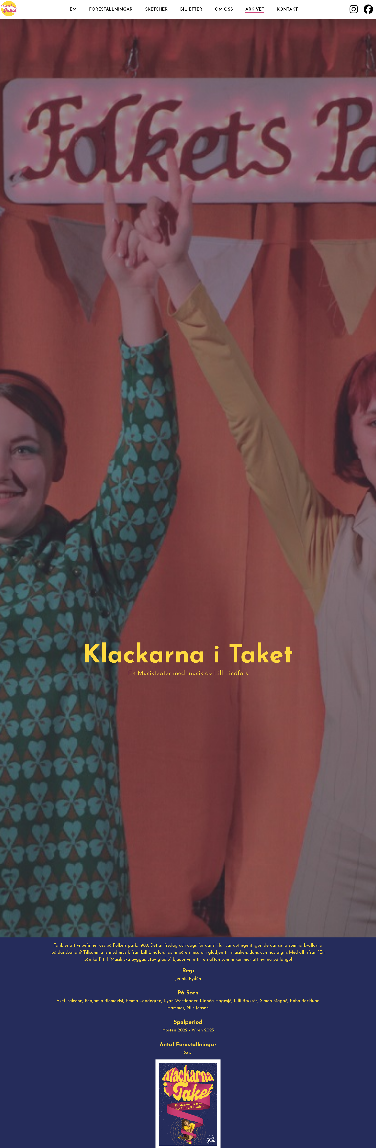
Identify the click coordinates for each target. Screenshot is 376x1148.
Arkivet (254, 9)
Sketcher (156, 9)
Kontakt (287, 9)
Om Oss (224, 9)
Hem (71, 9)
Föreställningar (111, 9)
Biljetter (191, 9)
